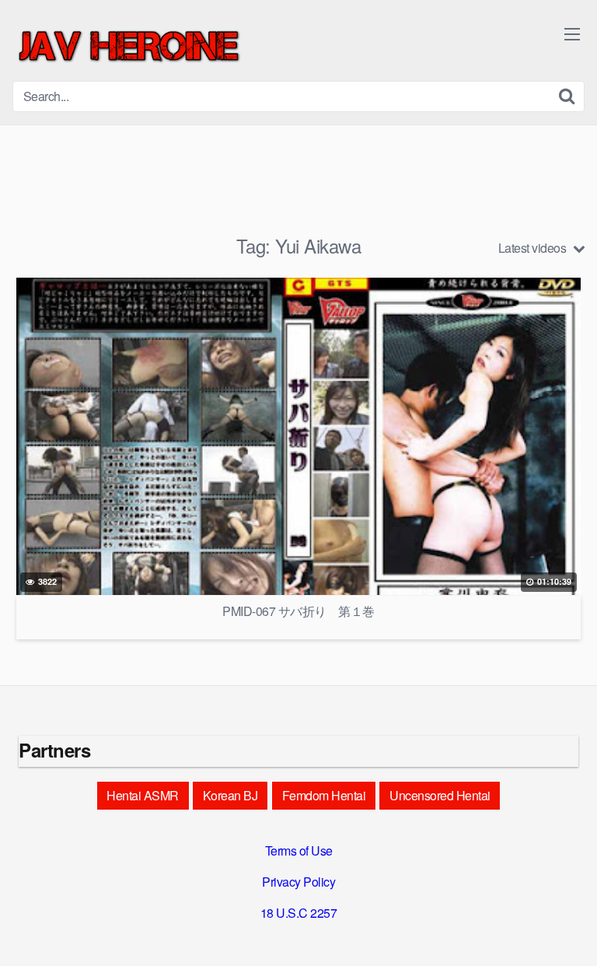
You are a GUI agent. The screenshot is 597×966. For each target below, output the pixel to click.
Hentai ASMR (142, 795)
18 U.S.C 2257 (298, 913)
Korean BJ (230, 795)
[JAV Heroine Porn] (129, 46)
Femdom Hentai (324, 795)
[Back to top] (569, 931)
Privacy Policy (298, 882)
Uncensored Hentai (440, 795)
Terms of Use (299, 850)
